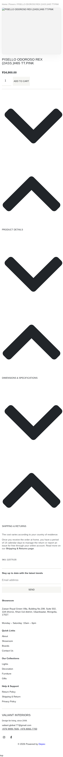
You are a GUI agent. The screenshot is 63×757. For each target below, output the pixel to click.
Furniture (6, 673)
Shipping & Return (11, 696)
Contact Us (7, 650)
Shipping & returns (14, 526)
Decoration (7, 669)
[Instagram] (4, 737)
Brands (5, 646)
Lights (5, 664)
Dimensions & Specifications (19, 378)
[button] (31, 161)
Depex (42, 744)
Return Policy (9, 691)
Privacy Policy (9, 701)
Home (4, 4)
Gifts (4, 678)
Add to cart (21, 81)
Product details (12, 229)
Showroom (7, 641)
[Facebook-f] (11, 737)
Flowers (12, 4)
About (5, 636)
